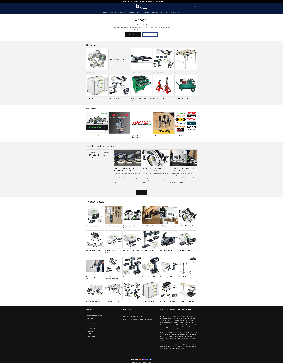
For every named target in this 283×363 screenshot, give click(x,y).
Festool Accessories (111, 226)
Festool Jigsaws (184, 250)
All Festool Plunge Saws (168, 226)
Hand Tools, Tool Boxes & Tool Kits (141, 99)
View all (141, 192)
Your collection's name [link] (118, 59)
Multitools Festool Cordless (111, 251)
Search (88, 313)
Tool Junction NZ (139, 362)
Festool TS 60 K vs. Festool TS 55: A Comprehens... (182, 169)
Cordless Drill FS (128, 277)
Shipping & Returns (91, 326)
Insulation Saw (146, 250)
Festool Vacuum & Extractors (129, 227)
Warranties (89, 320)
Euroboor (111, 136)
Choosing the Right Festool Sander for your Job (125, 169)
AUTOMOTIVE (157, 98)
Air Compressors (180, 98)
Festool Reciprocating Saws (93, 277)
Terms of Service (90, 328)
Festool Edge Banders (93, 301)
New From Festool (92, 226)
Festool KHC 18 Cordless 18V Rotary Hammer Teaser (99, 155)
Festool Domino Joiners (131, 250)
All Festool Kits (128, 301)
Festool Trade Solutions (168, 301)
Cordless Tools (158, 72)
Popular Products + (91, 336)
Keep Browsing (150, 34)
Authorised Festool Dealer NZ (96, 136)
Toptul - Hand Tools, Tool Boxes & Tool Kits (141, 136)
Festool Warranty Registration (94, 315)
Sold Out (88, 333)
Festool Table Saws (111, 301)
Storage (88, 98)
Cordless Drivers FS (148, 277)
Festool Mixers (184, 277)
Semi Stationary (180, 72)
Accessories (90, 72)
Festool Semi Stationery (187, 301)
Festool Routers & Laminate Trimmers (111, 277)
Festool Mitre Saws (92, 250)
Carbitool (156, 136)
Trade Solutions (113, 98)
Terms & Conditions (91, 323)
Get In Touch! (133, 34)
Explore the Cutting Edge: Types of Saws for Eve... (153, 169)
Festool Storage (147, 301)
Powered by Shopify (147, 362)
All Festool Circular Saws (187, 226)
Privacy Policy (90, 318)
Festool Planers (165, 250)
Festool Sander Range (149, 226)
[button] (87, 6)
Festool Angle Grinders (168, 277)
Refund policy (89, 331)
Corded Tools (135, 72)
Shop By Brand (180, 136)
